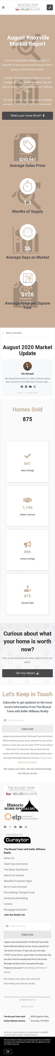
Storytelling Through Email (19, 892)
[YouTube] (20, 827)
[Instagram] (26, 827)
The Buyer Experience (16, 869)
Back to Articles (14, 332)
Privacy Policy (27, 1006)
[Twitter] (10, 827)
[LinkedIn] (15, 827)
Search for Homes (14, 875)
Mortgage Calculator (15, 909)
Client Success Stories (16, 863)
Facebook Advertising (16, 898)
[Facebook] (5, 827)
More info (15, 1044)
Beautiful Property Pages (18, 881)
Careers (8, 903)
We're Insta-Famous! (15, 886)
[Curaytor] (17, 842)
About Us (9, 858)
